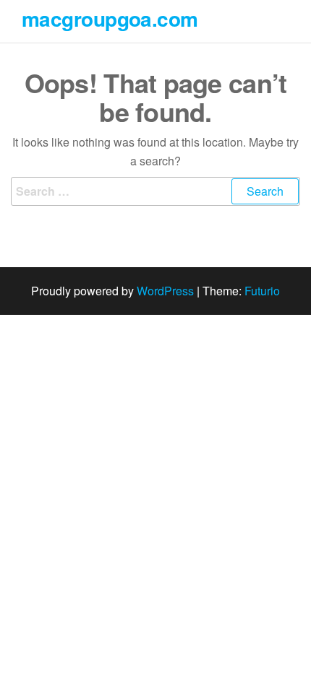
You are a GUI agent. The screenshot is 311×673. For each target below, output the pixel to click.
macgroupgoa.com (110, 18)
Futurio (262, 290)
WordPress (165, 290)
